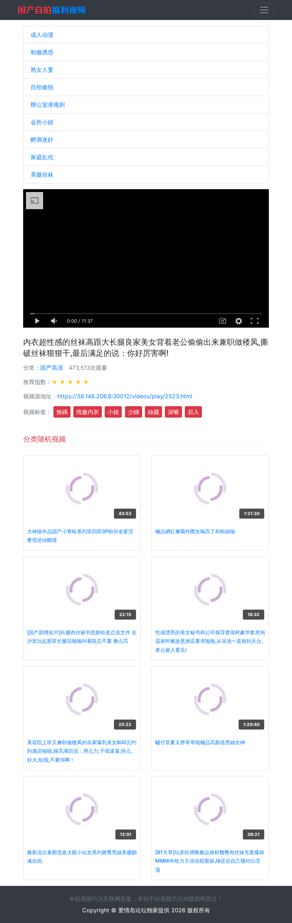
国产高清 (51, 367)
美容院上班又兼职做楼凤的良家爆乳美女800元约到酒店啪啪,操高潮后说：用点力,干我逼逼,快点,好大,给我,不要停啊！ (81, 751)
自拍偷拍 (42, 87)
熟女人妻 (42, 69)
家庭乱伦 (42, 157)
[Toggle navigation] (264, 10)
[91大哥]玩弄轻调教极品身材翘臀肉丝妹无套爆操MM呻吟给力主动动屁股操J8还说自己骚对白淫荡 (209, 861)
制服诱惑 (42, 52)
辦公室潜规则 (48, 104)
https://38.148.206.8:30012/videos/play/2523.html (124, 396)
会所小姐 (42, 122)
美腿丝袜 (42, 174)
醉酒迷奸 (42, 139)
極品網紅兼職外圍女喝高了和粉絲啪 (195, 531)
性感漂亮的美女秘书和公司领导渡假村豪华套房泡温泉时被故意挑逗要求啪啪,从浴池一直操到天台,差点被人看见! (210, 641)
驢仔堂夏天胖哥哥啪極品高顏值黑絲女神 (200, 742)
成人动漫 (42, 34)
